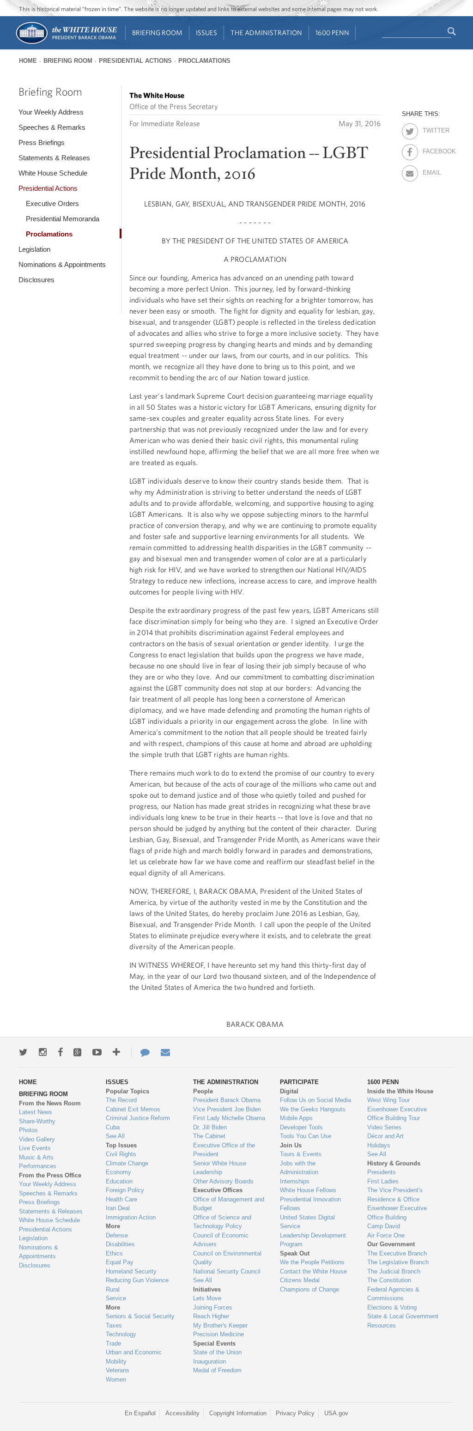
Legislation (34, 249)
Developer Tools (301, 1127)
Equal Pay (119, 1262)
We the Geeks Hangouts (313, 1109)
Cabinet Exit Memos (133, 1109)
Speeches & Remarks (51, 127)
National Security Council (227, 1271)
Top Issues (121, 1145)
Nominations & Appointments (62, 264)
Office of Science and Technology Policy (222, 1222)
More (113, 1226)
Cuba (113, 1127)
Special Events (214, 1343)
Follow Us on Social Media (315, 1100)
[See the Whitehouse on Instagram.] (43, 1052)
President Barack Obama (227, 1100)
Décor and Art (385, 1136)
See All (115, 1136)
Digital (289, 1091)
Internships (294, 1181)
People (203, 1091)
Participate (299, 1082)
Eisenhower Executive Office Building (397, 1213)
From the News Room (50, 1103)
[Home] (66, 43)
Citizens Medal (300, 1280)
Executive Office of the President (224, 1150)
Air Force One (386, 1235)
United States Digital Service (307, 1222)
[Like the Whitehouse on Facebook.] (60, 1052)
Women (116, 1379)
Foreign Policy (125, 1190)
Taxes (114, 1325)
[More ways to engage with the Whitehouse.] (116, 1052)
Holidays (378, 1145)
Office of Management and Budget (228, 1204)
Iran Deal (118, 1208)
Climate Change (127, 1163)
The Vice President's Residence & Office (395, 1195)
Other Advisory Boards (223, 1181)
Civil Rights (121, 1154)
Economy (118, 1172)
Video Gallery (37, 1139)
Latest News (35, 1112)
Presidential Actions (135, 60)
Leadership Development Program (313, 1240)
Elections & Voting (392, 1307)
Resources (381, 1325)
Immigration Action (131, 1217)
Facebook (431, 150)
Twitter (431, 129)
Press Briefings (41, 142)
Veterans (117, 1370)
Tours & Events (300, 1154)
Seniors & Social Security (140, 1316)
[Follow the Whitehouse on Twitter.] (23, 1052)
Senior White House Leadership (219, 1168)
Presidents (381, 1172)
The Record (121, 1100)
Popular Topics (127, 1091)
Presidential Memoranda (62, 219)
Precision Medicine (218, 1334)
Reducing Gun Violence (137, 1280)
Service (116, 1298)
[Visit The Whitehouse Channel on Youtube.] (97, 1052)
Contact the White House (313, 1271)
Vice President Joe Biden (227, 1109)
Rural (113, 1289)
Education (119, 1181)
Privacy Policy (295, 1413)
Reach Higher (211, 1316)
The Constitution (389, 1280)
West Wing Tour (388, 1100)
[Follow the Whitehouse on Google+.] (77, 1052)
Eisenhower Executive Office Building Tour (397, 1114)
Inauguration (209, 1361)
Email (431, 171)
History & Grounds (393, 1163)
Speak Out (294, 1253)
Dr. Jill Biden (210, 1127)
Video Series (384, 1127)
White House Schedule (52, 173)
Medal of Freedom (217, 1370)
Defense (117, 1235)
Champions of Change (309, 1289)
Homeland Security (131, 1271)
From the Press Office (50, 1175)
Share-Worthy (37, 1121)
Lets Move (207, 1298)
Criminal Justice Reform (138, 1118)
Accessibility (182, 1413)
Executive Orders (52, 203)
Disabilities (120, 1244)
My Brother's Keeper (220, 1325)
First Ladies (383, 1181)
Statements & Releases (54, 158)
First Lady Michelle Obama (229, 1118)
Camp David (383, 1226)
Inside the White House (400, 1091)
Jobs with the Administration (299, 1168)
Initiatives (207, 1289)
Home (28, 60)
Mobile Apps (296, 1118)
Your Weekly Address (51, 112)
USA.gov (336, 1413)
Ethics (114, 1253)
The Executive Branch (397, 1253)
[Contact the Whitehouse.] (140, 1052)
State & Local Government (402, 1316)
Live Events (35, 1148)
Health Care (121, 1199)
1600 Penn (332, 32)
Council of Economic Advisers (221, 1240)
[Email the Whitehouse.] (165, 1052)
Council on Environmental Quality (227, 1258)
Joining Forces (212, 1307)
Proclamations (204, 60)
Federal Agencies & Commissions (393, 1294)
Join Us (291, 1145)
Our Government (391, 1244)
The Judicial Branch (393, 1271)
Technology (121, 1334)
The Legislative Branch (398, 1262)
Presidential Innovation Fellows (310, 1204)
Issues (206, 32)
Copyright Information (238, 1413)
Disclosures (36, 280)
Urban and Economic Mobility (134, 1357)
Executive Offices (218, 1190)
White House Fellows (308, 1190)
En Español (140, 1413)
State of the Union (217, 1352)
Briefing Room (157, 32)
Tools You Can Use (305, 1136)
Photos (28, 1130)
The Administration (266, 32)
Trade (113, 1343)
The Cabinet (209, 1136)
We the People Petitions (312, 1262)
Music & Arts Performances (37, 1162)
